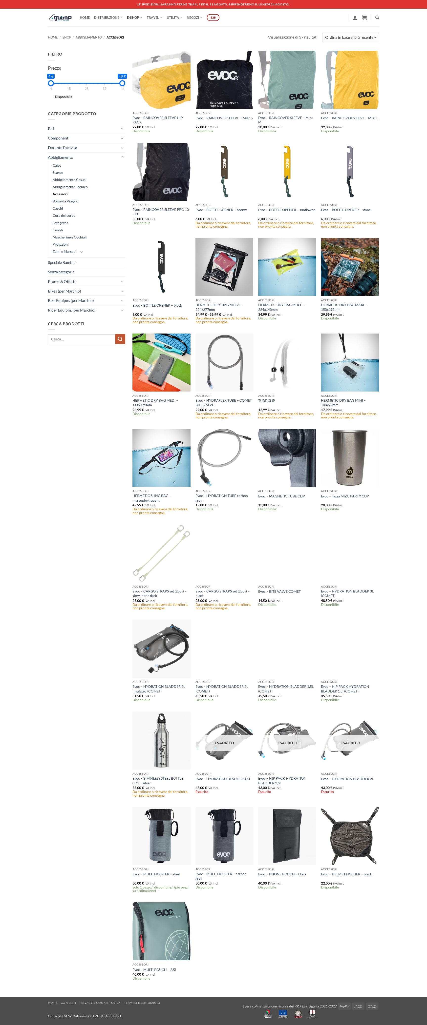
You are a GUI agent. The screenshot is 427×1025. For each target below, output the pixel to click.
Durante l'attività (62, 147)
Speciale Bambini (62, 262)
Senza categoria (61, 271)
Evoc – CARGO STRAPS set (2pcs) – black (222, 593)
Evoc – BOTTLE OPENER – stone (346, 210)
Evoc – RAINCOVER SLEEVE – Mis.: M (285, 120)
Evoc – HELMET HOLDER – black (346, 874)
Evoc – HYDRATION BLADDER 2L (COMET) (221, 688)
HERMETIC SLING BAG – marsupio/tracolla (151, 497)
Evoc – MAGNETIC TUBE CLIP (281, 496)
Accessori (60, 194)
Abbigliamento (89, 37)
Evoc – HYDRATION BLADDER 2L (347, 779)
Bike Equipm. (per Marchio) (71, 300)
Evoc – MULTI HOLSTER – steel (156, 874)
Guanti (58, 230)
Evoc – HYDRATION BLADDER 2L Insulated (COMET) (158, 688)
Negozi (193, 18)
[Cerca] (377, 17)
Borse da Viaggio (65, 201)
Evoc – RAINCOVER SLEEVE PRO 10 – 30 (160, 211)
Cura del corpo (64, 215)
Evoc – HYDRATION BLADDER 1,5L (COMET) (286, 688)
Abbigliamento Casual (69, 179)
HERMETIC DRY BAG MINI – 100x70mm (343, 402)
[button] (354, 17)
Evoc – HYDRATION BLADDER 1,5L (223, 779)
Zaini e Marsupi (65, 251)
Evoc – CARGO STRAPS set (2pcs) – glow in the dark (159, 593)
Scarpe (58, 172)
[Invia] (120, 339)
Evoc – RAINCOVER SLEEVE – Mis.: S (224, 118)
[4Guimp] (60, 17)
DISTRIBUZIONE (106, 18)
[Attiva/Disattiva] (122, 128)
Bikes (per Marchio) (64, 291)
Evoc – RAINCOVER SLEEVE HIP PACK (157, 120)
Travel (153, 18)
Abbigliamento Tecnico (70, 187)
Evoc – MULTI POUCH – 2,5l (154, 969)
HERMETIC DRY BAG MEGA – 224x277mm (218, 307)
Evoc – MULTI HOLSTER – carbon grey (221, 876)
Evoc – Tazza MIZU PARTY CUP (345, 496)
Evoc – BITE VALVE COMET (279, 591)
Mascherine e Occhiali (70, 237)
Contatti (68, 1003)
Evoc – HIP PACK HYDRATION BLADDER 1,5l (282, 780)
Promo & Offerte (62, 281)
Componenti (58, 138)
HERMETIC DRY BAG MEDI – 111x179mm (155, 402)
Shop (67, 37)
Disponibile (63, 97)
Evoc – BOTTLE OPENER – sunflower (286, 210)
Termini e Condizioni (142, 1003)
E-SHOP (133, 18)
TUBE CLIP (266, 400)
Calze (57, 165)
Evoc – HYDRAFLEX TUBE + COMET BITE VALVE (223, 402)
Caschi (58, 208)
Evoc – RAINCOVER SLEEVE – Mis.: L (349, 118)
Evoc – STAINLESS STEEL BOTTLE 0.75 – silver (157, 780)
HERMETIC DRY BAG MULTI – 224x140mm (281, 307)
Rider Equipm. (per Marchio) (72, 310)
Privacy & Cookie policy (100, 1003)
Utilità (173, 18)
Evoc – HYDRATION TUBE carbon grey (221, 497)
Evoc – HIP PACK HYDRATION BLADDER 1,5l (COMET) (345, 688)
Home (85, 18)
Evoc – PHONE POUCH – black (282, 874)
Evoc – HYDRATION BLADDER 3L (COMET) (347, 593)
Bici (51, 128)
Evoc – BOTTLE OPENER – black (157, 305)
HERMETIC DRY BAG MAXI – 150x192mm (344, 307)
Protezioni (61, 244)
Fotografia (60, 223)
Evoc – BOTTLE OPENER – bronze (221, 210)
